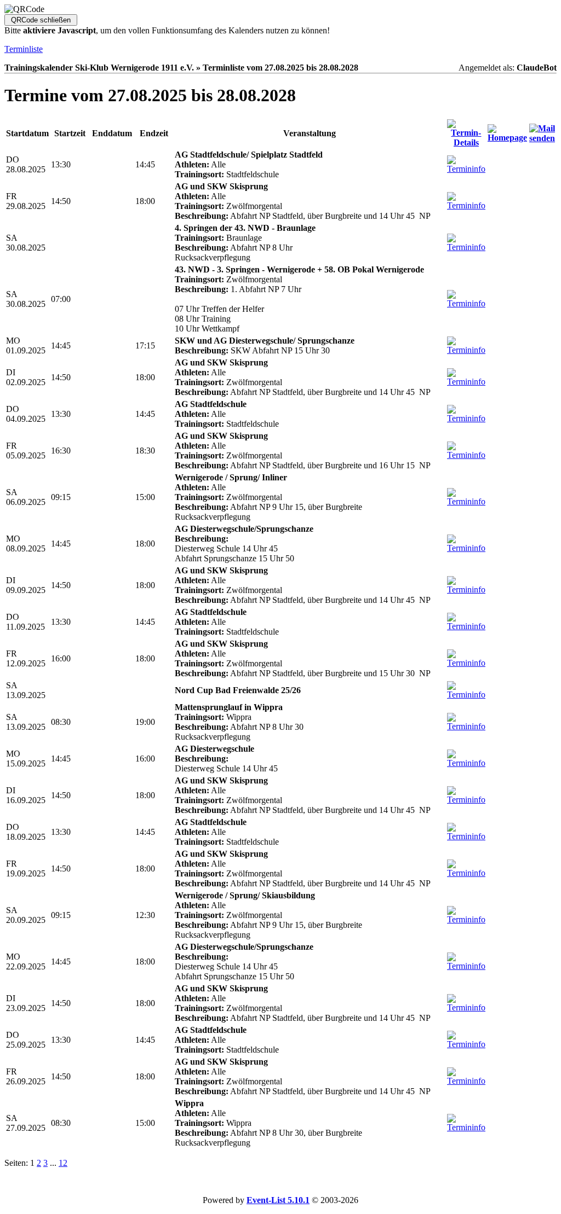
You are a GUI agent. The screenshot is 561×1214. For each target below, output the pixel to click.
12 (63, 1162)
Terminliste (23, 49)
